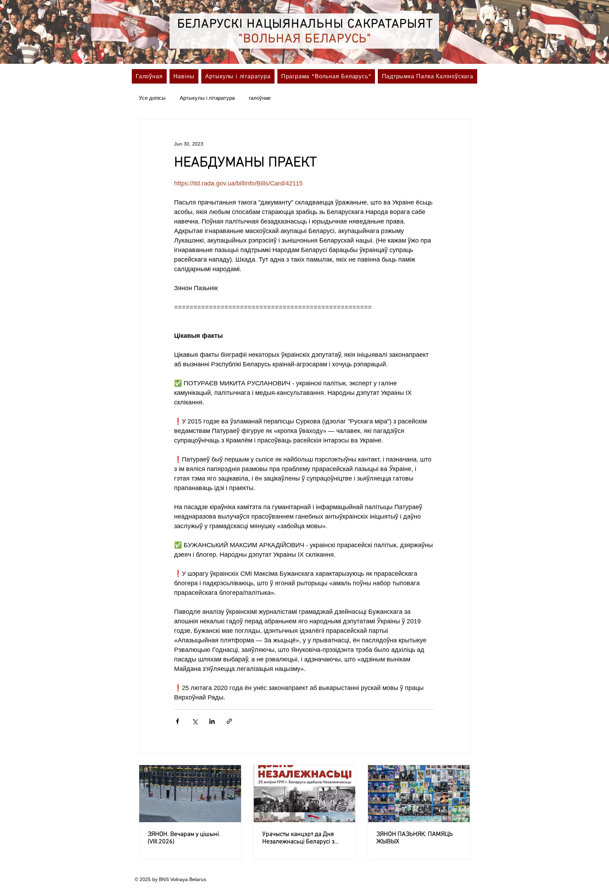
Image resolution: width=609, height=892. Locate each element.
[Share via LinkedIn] (212, 721)
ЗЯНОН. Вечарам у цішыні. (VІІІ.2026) (184, 838)
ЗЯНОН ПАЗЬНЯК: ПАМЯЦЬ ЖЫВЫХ (414, 838)
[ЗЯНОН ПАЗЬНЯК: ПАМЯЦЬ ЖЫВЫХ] (419, 793)
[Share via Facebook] (177, 721)
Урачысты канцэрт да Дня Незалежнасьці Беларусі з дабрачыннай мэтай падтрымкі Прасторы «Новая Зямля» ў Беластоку (302, 838)
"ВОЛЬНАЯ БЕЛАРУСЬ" (305, 39)
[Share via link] (229, 721)
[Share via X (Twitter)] (194, 721)
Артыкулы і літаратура (207, 98)
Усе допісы (152, 98)
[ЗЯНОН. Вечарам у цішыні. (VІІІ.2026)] (190, 793)
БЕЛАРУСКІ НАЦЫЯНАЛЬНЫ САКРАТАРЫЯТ (305, 24)
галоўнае (260, 98)
